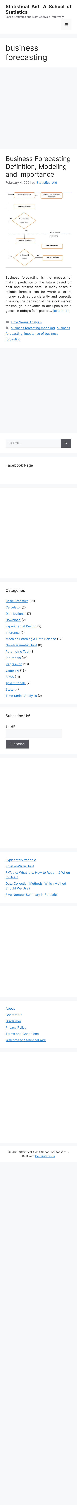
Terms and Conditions (22, 1034)
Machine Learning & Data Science (31, 639)
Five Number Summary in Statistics (32, 895)
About (10, 1008)
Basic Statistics (17, 601)
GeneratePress (45, 1156)
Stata (10, 689)
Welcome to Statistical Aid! (26, 1040)
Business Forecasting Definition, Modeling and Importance (38, 166)
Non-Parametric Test (21, 645)
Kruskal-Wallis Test (20, 866)
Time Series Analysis (26, 322)
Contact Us (14, 1015)
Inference (13, 632)
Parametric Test (17, 651)
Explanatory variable (21, 860)
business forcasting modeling (33, 328)
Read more (61, 311)
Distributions (15, 614)
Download (13, 620)
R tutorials (13, 658)
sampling (12, 670)
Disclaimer (13, 1021)
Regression (14, 664)
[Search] (66, 443)
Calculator (13, 607)
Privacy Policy (16, 1027)
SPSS (10, 677)
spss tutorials (16, 683)
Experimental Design (21, 626)
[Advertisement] (38, 109)
